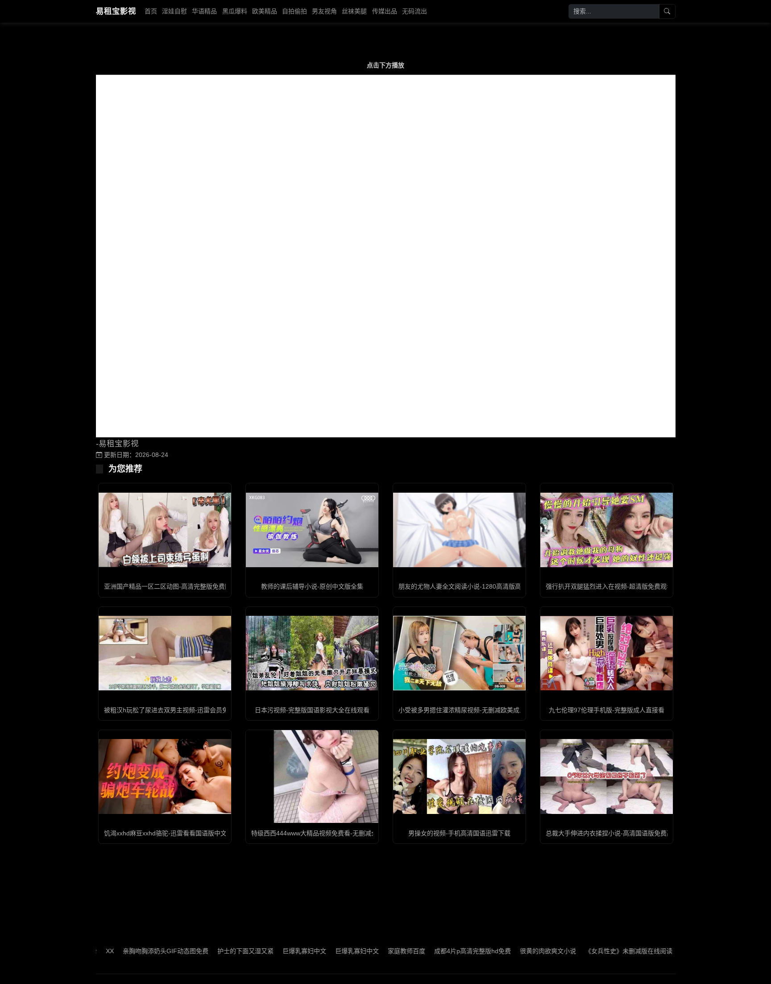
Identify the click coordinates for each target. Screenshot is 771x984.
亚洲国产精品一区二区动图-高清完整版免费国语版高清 (180, 586)
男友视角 (324, 11)
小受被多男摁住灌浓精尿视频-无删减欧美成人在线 (468, 710)
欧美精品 (264, 11)
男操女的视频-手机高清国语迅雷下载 (459, 833)
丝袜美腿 (354, 11)
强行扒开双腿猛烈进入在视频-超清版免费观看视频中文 (622, 586)
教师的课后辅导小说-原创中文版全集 (312, 586)
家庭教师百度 (378, 951)
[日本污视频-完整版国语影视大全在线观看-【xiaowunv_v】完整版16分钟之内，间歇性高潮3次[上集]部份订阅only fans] (312, 653)
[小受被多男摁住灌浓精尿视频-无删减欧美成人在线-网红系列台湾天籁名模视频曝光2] (459, 653)
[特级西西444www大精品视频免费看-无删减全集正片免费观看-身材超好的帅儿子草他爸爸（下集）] (312, 776)
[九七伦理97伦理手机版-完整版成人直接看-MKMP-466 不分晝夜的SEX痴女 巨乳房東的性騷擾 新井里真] (606, 653)
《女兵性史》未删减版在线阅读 (600, 951)
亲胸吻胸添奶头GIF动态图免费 (137, 951)
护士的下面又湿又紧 (217, 951)
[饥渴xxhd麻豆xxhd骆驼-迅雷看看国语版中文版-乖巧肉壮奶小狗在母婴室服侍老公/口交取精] (165, 776)
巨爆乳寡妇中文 (276, 951)
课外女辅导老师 (674, 951)
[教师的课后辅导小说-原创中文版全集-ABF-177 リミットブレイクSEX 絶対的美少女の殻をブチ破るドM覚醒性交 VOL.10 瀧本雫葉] (312, 530)
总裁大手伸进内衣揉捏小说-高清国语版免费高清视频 (619, 833)
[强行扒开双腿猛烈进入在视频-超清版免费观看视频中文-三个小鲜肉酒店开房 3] (606, 530)
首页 (151, 11)
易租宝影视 (116, 11)
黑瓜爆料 (234, 11)
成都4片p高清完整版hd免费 (444, 951)
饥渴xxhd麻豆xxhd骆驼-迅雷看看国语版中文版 (168, 833)
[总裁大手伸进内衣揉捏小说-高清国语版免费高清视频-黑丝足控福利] (606, 776)
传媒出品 (384, 11)
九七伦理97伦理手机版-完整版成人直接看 (606, 710)
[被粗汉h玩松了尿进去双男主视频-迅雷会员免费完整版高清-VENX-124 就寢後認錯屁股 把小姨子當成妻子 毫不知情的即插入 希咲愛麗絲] (165, 653)
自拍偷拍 (294, 11)
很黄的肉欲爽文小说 (519, 951)
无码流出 (414, 11)
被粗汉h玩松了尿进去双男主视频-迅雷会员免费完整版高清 (185, 710)
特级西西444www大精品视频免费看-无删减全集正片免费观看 (336, 833)
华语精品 (204, 11)
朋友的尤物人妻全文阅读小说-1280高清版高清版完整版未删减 (484, 586)
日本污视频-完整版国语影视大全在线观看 (312, 710)
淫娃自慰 (174, 11)
